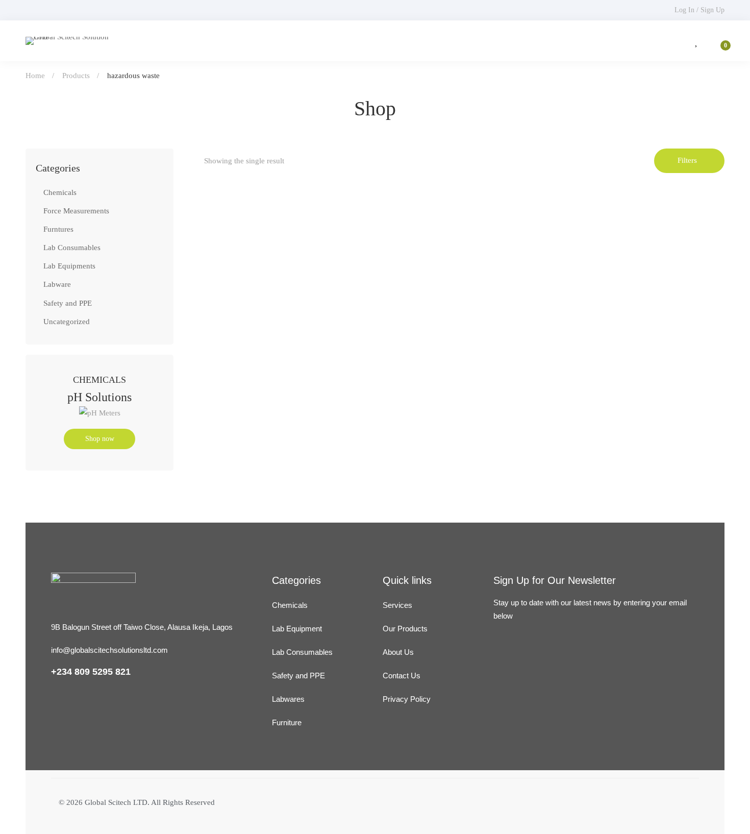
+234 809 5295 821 (91, 671)
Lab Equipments (69, 266)
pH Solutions (99, 397)
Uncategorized (66, 321)
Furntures (58, 229)
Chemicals (60, 192)
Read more (221, 330)
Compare (280, 330)
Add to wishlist (251, 330)
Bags (213, 376)
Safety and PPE (67, 303)
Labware (57, 284)
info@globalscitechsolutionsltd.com (109, 650)
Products (76, 75)
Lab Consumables (72, 247)
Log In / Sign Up (699, 10)
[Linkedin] (498, 683)
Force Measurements (76, 211)
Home (35, 75)
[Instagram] (523, 683)
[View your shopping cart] (719, 40)
